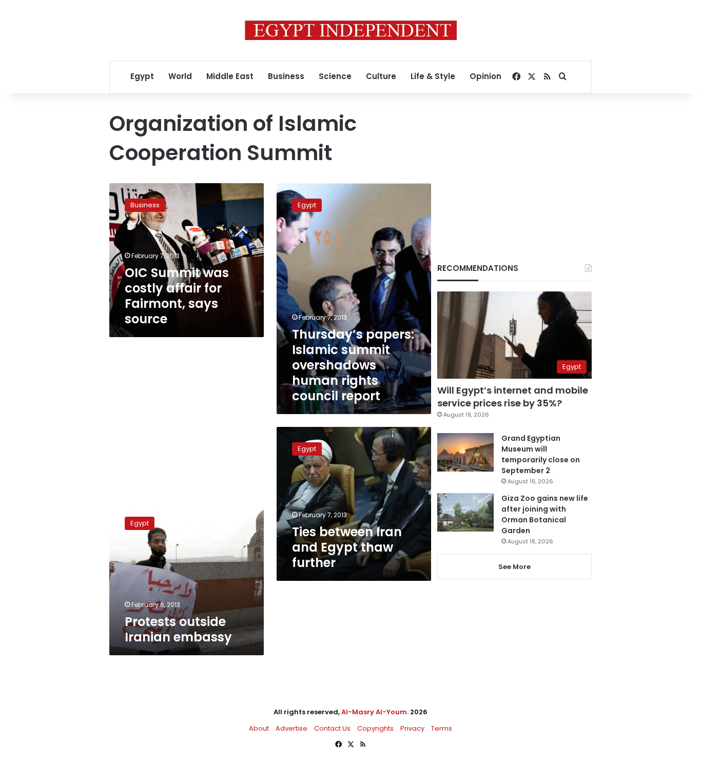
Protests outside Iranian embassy (178, 629)
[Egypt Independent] (351, 30)
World (180, 76)
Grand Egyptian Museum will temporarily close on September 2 (540, 454)
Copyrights (375, 728)
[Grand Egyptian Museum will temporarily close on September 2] (465, 452)
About (259, 728)
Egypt (142, 76)
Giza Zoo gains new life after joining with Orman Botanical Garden (544, 514)
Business (286, 76)
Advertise (291, 728)
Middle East (230, 76)
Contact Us (332, 728)
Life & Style (433, 76)
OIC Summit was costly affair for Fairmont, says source (177, 295)
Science (335, 76)
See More (514, 567)
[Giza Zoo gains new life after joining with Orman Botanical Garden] (465, 512)
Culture (381, 76)
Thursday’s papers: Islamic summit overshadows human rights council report (353, 365)
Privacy (412, 728)
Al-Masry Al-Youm (374, 712)
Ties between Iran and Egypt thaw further (347, 547)
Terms (441, 728)
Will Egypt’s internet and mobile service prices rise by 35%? (512, 396)
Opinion (485, 76)
